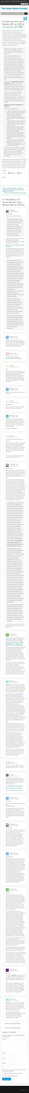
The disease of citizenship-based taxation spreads (15, 193)
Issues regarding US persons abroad (9, 27)
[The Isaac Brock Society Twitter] (27, 4)
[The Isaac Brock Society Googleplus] (21, 4)
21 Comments (20, 27)
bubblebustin (17, 26)
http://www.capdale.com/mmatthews (14, 788)
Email (3, 1058)
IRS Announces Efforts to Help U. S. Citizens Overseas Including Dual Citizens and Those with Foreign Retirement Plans (13, 189)
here (20, 90)
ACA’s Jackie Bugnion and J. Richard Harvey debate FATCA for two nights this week (15, 643)
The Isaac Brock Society (14, 8)
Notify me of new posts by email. (11, 1076)
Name (3, 1053)
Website (4, 1063)
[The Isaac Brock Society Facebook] (23, 4)
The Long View (18, 991)
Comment (4, 1039)
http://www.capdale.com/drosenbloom (14, 786)
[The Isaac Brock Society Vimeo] (25, 4)
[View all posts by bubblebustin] (20, 26)
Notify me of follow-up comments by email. (13, 1073)
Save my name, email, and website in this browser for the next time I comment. (14, 1070)
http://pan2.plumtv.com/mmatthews (14, 358)
